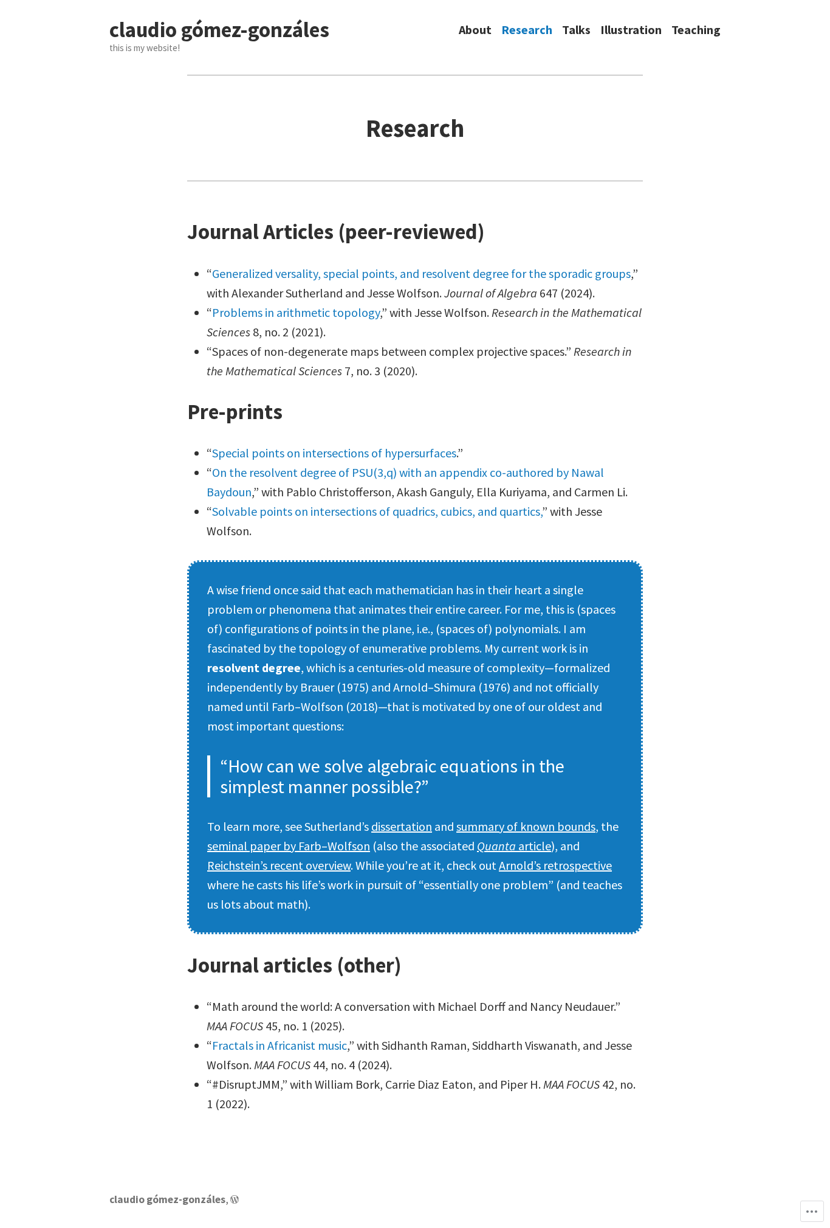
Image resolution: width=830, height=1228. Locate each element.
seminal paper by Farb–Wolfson (288, 845)
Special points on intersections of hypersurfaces (334, 452)
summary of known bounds (525, 826)
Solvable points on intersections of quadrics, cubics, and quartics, (377, 511)
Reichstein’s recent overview (279, 865)
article (514, 845)
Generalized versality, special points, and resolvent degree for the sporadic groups (421, 273)
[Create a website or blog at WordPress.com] (234, 1199)
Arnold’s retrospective (555, 865)
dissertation (401, 826)
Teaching (696, 30)
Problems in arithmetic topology (296, 312)
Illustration (631, 30)
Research (526, 30)
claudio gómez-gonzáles (219, 29)
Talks (576, 30)
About (475, 30)
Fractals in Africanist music (279, 1045)
